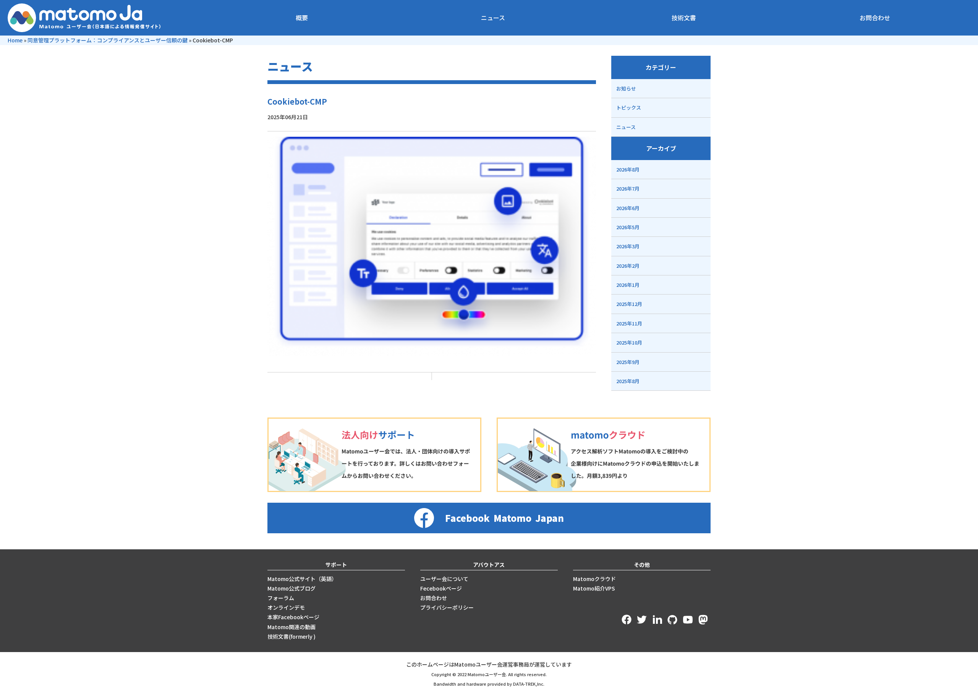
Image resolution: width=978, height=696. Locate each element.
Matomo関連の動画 (291, 627)
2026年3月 (628, 246)
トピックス (628, 107)
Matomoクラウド (594, 579)
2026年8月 (628, 169)
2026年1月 (628, 284)
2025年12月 (629, 304)
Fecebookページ (441, 588)
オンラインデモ (286, 607)
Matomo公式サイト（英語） (302, 579)
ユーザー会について (444, 579)
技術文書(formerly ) (291, 636)
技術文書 (684, 17)
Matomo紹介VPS (594, 588)
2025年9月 (628, 362)
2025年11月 (629, 323)
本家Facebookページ (293, 617)
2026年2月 (628, 265)
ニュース (493, 17)
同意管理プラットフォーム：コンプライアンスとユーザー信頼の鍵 (108, 40)
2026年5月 (628, 227)
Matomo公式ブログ (291, 588)
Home (15, 40)
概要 (302, 17)
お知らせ (626, 88)
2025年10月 (629, 342)
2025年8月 (628, 381)
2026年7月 (628, 188)
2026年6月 (628, 208)
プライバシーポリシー (447, 607)
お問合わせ (875, 17)
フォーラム (280, 598)
